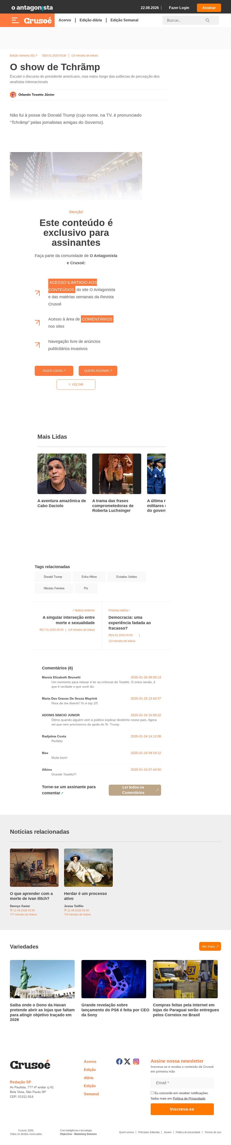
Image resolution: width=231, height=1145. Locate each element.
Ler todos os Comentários (133, 790)
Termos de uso (213, 1132)
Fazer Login (179, 8)
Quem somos (126, 1132)
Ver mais (208, 946)
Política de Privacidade (189, 1098)
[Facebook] (119, 1061)
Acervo (65, 20)
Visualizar (40, 604)
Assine (167, 1132)
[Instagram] (136, 1062)
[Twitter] (127, 1061)
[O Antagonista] (32, 8)
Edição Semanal (124, 20)
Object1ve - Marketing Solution (78, 1134)
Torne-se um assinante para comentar (69, 790)
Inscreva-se (182, 1109)
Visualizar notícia (51, 456)
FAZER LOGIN (53, 371)
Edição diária (91, 20)
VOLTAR (77, 384)
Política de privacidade (188, 1132)
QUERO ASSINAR (97, 371)
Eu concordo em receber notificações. (181, 1093)
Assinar (209, 8)
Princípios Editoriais (149, 1132)
